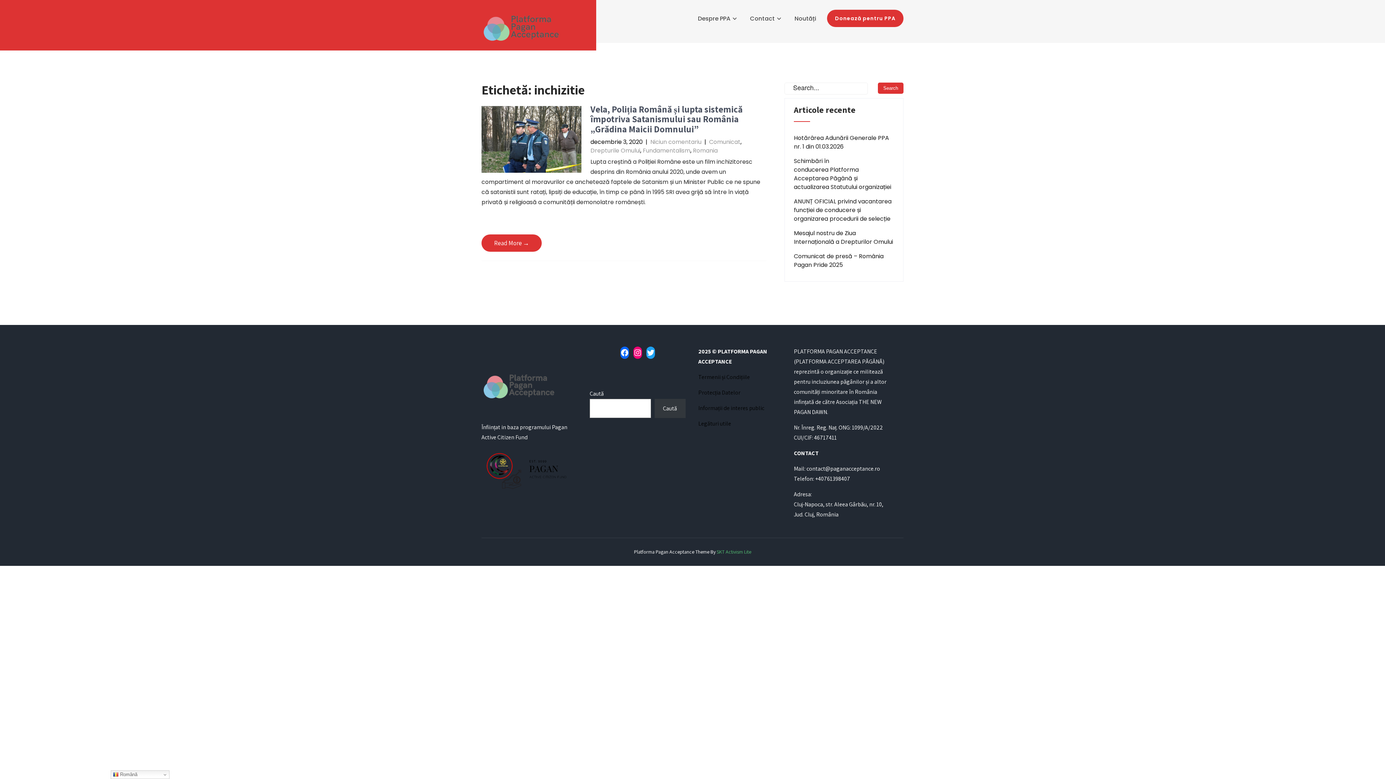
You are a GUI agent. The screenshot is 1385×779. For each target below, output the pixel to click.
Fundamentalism (666, 150)
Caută (597, 393)
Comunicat (724, 142)
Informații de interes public (731, 408)
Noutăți (805, 18)
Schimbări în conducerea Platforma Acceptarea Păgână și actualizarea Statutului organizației (842, 174)
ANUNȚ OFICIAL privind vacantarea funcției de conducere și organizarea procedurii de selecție (843, 210)
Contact (762, 18)
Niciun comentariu (676, 142)
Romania (705, 150)
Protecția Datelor (719, 392)
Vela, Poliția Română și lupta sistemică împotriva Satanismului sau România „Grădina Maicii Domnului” (666, 119)
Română (128, 774)
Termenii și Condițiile (724, 377)
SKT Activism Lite (734, 552)
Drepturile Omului (615, 150)
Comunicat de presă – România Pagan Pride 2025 (839, 260)
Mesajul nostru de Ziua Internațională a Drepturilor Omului (843, 237)
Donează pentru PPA (865, 18)
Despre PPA (714, 18)
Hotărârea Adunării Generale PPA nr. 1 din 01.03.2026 (841, 142)
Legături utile (714, 423)
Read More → (511, 243)
